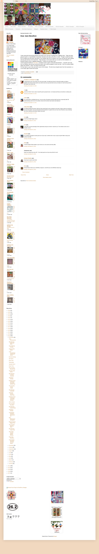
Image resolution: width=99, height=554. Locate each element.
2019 (9, 323)
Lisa (25, 117)
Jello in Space (12, 402)
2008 (9, 471)
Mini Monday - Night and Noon (12, 343)
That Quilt (35, 62)
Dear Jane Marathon (11, 437)
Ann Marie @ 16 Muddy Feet (30, 79)
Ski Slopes (11, 358)
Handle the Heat (10, 176)
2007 (9, 473)
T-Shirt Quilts (53, 29)
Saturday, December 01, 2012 (30, 85)
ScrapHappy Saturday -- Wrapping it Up (12, 414)
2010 (9, 467)
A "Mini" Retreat (14, 299)
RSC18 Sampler (60, 26)
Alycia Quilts (10, 116)
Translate (12, 481)
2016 (9, 328)
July (10, 452)
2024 (9, 314)
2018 (9, 324)
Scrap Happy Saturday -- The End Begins (12, 441)
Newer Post (23, 174)
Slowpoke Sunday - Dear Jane (11, 394)
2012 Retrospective (12, 339)
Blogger (55, 536)
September (11, 449)
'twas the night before (12, 371)
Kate (25, 166)
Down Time (11, 366)
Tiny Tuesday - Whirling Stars (12, 426)
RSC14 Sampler (9, 29)
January (11, 463)
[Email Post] (37, 71)
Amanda (26, 133)
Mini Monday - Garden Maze (12, 407)
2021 (9, 319)
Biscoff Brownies (10, 177)
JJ (24, 90)
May (10, 456)
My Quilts (30, 26)
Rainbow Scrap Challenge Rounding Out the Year (12, 382)
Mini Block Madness (27, 29)
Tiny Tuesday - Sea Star (12, 404)
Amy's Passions (10, 232)
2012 (9, 335)
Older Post (71, 174)
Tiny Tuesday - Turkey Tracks (12, 387)
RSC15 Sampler (80, 26)
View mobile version (47, 177)
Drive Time (11, 360)
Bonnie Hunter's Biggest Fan (12, 422)
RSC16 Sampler (70, 26)
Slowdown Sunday (11, 378)
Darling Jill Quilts (27, 158)
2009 (9, 469)
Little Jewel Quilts (11, 257)
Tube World (11, 362)
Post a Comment (25, 172)
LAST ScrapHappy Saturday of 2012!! (12, 353)
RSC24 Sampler (22, 26)
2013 (9, 334)
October (11, 447)
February (11, 461)
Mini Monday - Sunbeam (12, 390)
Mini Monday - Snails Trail (12, 429)
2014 (9, 332)
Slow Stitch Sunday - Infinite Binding (11, 433)
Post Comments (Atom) (31, 180)
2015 (9, 330)
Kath (25, 142)
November (11, 445)
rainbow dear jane (27, 73)
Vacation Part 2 (12, 364)
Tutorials (18, 29)
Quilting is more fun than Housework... (10, 140)
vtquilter (9, 127)
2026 (9, 310)
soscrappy (17, 7)
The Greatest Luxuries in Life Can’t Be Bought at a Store (11, 220)
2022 (9, 317)
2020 (9, 321)
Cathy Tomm (27, 106)
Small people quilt (14, 185)
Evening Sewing (12, 357)
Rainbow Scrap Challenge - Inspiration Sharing (12, 398)
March (10, 459)
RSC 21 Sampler (39, 26)
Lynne (25, 97)
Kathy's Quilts (10, 152)
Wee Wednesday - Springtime (12, 419)
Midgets (36, 29)
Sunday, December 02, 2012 (30, 120)
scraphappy (10, 42)
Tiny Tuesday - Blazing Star (12, 368)
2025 (9, 312)
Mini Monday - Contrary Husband (12, 375)
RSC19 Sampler (49, 26)
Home (6, 26)
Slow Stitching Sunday (12, 346)
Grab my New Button (12, 349)
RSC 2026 (13, 26)
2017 (9, 326)
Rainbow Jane (43, 29)
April (10, 458)
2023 (9, 315)
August (10, 450)
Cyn (25, 124)
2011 (9, 465)
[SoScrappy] (12, 71)
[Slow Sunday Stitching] (85, 44)
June (10, 454)
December (11, 337)
